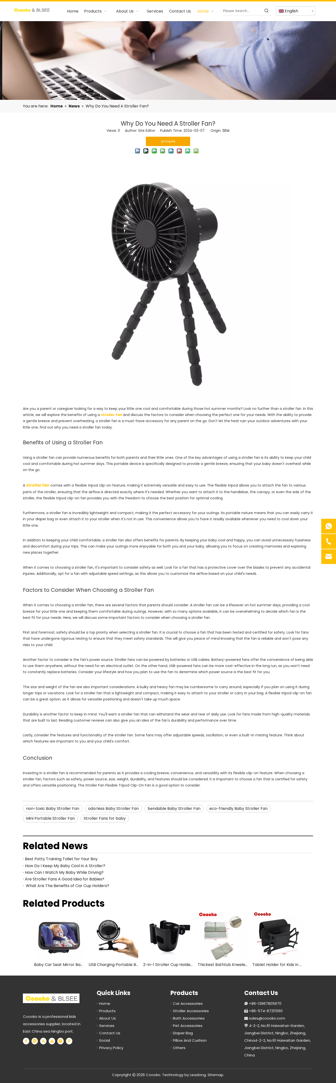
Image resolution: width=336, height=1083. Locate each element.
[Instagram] (60, 1041)
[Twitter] (43, 1041)
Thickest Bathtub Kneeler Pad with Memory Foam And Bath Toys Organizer (222, 964)
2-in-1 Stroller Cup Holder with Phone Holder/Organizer (168, 964)
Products (107, 1010)
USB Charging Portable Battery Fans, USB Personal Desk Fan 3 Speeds (113, 964)
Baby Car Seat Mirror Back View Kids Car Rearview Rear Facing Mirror (59, 964)
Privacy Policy (111, 1047)
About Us (107, 1018)
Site (225, 130)
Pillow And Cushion (190, 1040)
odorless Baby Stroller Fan (113, 808)
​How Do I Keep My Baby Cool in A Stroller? (65, 866)
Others (179, 1047)
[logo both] (51, 998)
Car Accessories (188, 1003)
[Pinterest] (69, 1041)
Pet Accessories (187, 1025)
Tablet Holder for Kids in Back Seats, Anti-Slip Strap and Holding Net (277, 964)
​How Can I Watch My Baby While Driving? (64, 872)
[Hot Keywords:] (266, 10)
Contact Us (109, 1033)
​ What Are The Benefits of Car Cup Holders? (67, 886)
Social (104, 1040)
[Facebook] (26, 1041)
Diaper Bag (183, 1033)
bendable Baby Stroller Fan (174, 808)
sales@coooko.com (267, 1018)
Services (106, 1025)
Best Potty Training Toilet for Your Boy (61, 859)
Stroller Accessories (191, 1010)
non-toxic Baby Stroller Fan (52, 808)
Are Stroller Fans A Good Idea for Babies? (64, 879)
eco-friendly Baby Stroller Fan (238, 808)
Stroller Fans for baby (105, 818)
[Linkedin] (34, 1041)
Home (104, 1003)
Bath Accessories (189, 1018)
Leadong (198, 1074)
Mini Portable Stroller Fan (50, 818)
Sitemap (215, 1074)
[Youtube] (52, 1041)
